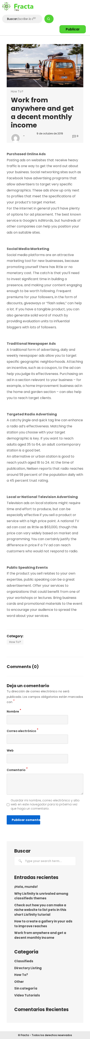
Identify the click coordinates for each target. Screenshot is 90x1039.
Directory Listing (28, 968)
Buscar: (12, 19)
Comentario (17, 769)
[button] (72, 29)
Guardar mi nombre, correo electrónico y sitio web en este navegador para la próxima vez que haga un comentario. (45, 804)
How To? (17, 91)
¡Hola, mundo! (26, 886)
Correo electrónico (22, 730)
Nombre (14, 711)
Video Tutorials (27, 995)
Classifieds (23, 961)
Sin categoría (25, 988)
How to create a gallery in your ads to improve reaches (43, 923)
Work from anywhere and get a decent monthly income (40, 935)
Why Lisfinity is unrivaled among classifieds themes (41, 896)
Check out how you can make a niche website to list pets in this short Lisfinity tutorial (40, 910)
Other (19, 981)
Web (10, 750)
